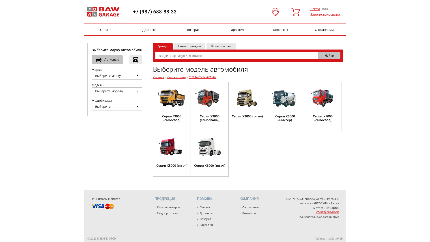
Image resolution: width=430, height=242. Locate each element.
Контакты (280, 30)
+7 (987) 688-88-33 (155, 12)
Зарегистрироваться (326, 14)
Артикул (162, 46)
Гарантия (237, 30)
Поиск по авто (176, 77)
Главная (158, 77)
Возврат (193, 30)
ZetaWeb (337, 238)
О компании (324, 30)
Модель (97, 85)
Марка (97, 69)
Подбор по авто (168, 213)
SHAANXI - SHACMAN (201, 77)
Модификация (103, 100)
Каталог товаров (168, 207)
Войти (315, 9)
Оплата (106, 30)
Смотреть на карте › (325, 208)
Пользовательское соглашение (318, 217)
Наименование (221, 46)
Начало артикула (189, 46)
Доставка (149, 30)
